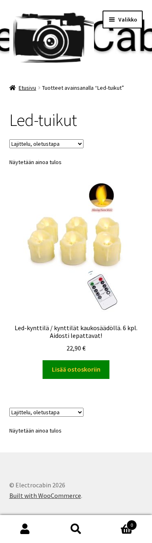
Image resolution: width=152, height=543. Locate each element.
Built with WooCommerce (45, 495)
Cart (117, 522)
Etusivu (27, 87)
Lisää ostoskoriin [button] (76, 369)
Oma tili (25, 529)
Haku (76, 529)
